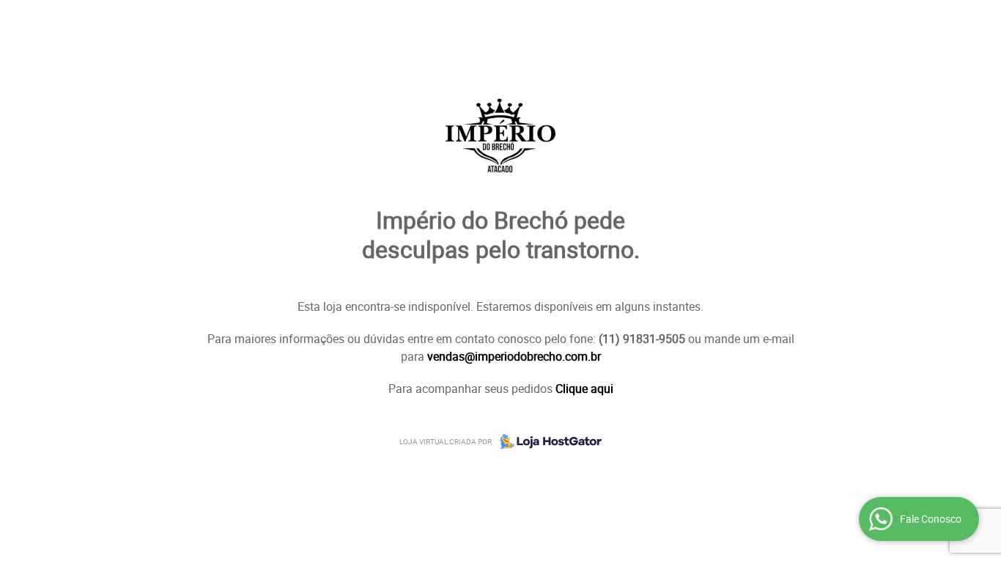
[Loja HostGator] (547, 441)
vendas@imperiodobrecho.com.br (514, 356)
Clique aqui (584, 388)
